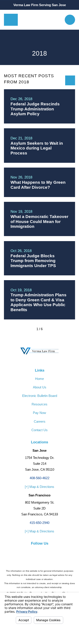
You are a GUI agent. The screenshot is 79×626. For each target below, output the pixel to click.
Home (39, 379)
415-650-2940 (39, 523)
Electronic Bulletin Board (39, 396)
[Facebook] (30, 551)
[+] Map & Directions (39, 487)
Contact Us (39, 430)
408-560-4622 (39, 478)
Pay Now (39, 413)
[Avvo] (39, 551)
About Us (39, 387)
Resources (39, 404)
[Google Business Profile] (49, 551)
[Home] (41, 19)
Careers (39, 421)
